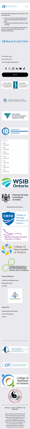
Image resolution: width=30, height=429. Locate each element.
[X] (9, 68)
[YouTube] (20, 68)
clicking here (23, 27)
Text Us (15, 74)
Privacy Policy (15, 409)
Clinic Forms (7, 407)
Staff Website (19, 407)
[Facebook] (6, 68)
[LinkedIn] (17, 68)
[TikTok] (24, 68)
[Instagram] (13, 68)
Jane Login (13, 407)
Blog (24, 407)
